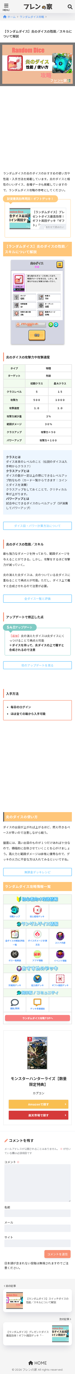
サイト (8, 1237)
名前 (7, 1207)
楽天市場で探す (38, 1115)
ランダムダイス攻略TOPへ (37, 1018)
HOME (40, 1363)
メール (8, 1222)
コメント (12, 1162)
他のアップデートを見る (37, 665)
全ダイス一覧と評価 (37, 598)
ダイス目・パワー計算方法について (37, 526)
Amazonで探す (38, 1104)
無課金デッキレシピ (37, 872)
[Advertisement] (37, 130)
